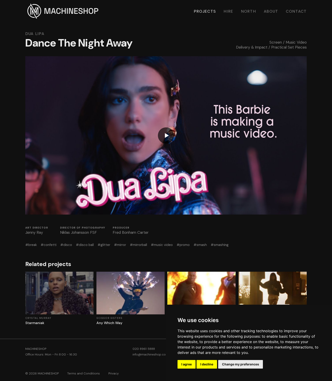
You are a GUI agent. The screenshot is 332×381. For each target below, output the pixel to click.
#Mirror (120, 245)
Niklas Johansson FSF (78, 232)
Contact (296, 11)
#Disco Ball (85, 245)
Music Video (296, 42)
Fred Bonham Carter (131, 232)
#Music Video (162, 245)
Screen (275, 42)
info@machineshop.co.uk (151, 354)
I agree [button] (186, 364)
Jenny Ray (34, 232)
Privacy (113, 373)
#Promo (183, 245)
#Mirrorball (138, 245)
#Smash (200, 245)
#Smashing (220, 245)
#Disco (66, 245)
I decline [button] (206, 364)
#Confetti (48, 245)
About (271, 11)
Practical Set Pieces (289, 47)
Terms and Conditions (83, 373)
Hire (228, 11)
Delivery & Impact (251, 47)
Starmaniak (34, 322)
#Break (31, 245)
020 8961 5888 (144, 349)
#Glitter (104, 245)
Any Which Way (109, 322)
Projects (205, 11)
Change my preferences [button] (240, 364)
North (248, 11)
